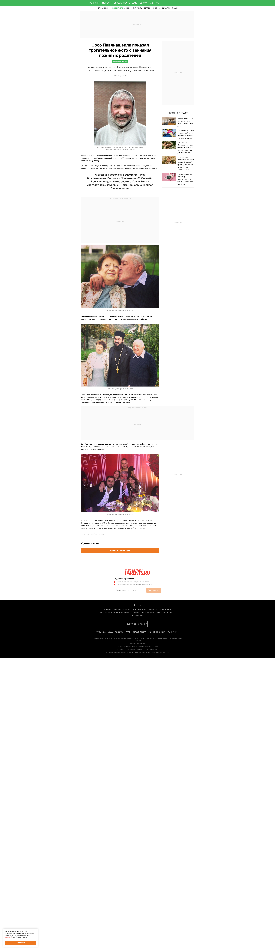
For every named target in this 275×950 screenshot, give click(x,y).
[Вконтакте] (134, 605)
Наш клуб (154, 3)
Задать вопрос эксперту (166, 612)
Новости (107, 3)
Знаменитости (117, 8)
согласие (123, 582)
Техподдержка (137, 615)
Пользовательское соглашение (134, 609)
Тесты (140, 8)
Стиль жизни (103, 8)
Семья (135, 3)
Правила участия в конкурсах (160, 609)
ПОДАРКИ (175, 8)
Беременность (122, 3)
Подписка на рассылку (124, 579)
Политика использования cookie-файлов (114, 612)
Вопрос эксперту (151, 8)
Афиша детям (165, 8)
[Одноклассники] (140, 605)
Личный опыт (130, 8)
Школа (143, 3)
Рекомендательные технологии (143, 612)
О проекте (108, 609)
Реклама (117, 609)
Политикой (121, 584)
